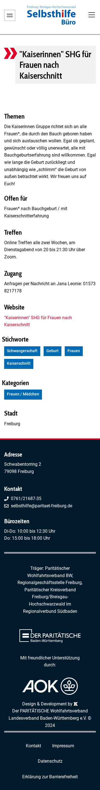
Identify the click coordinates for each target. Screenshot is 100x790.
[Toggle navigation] (92, 15)
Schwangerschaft (22, 351)
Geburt (52, 351)
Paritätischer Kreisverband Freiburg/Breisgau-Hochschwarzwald (50, 597)
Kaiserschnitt (19, 363)
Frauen (74, 351)
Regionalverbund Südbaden (50, 611)
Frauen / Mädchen (23, 394)
